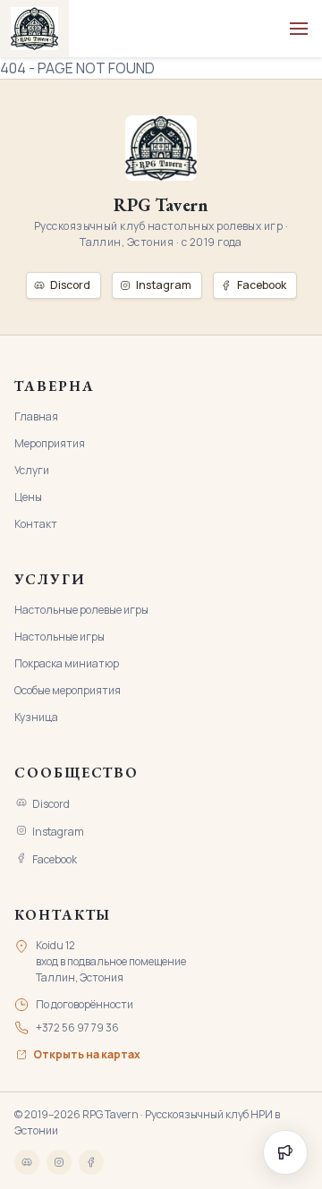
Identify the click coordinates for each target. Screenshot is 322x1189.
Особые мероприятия (67, 690)
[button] (299, 29)
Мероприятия (49, 443)
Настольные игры (59, 636)
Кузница (36, 717)
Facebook (54, 859)
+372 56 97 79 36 (77, 1027)
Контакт (35, 523)
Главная (36, 416)
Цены (28, 497)
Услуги (31, 470)
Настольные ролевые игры (81, 609)
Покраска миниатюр (66, 663)
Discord (51, 803)
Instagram (58, 831)
